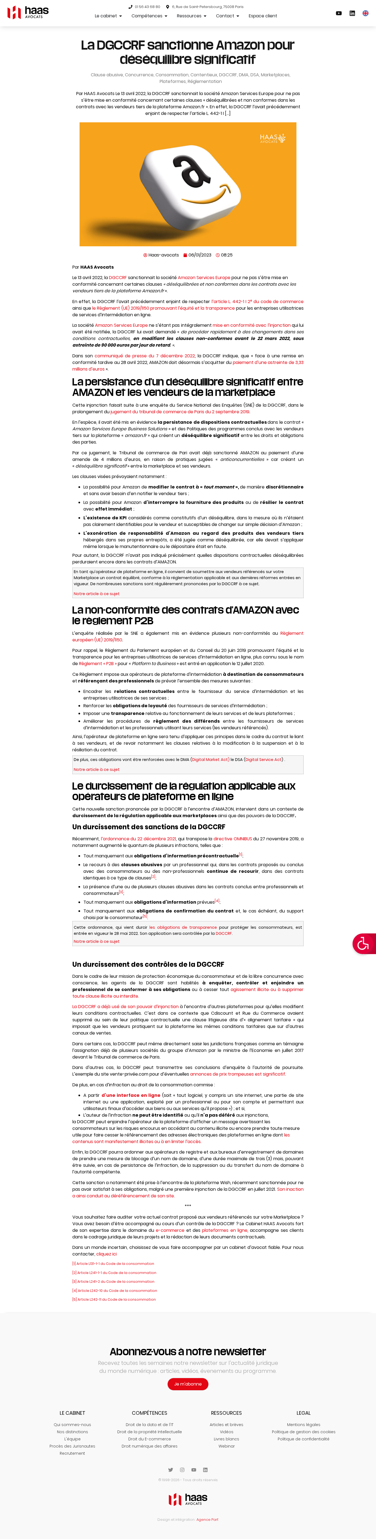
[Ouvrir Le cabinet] (120, 16)
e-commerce (170, 1230)
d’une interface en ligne (132, 1095)
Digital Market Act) (211, 759)
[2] (153, 876)
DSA (254, 75)
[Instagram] (182, 1469)
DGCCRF (228, 75)
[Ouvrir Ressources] (205, 16)
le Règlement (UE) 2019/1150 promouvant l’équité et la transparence (164, 308)
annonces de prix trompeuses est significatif (237, 1074)
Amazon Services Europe (204, 277)
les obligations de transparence (184, 927)
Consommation (172, 75)
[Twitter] (170, 1469)
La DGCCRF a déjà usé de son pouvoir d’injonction (125, 1006)
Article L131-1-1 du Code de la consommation (115, 1263)
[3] (121, 892)
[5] (74, 1299)
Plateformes (173, 81)
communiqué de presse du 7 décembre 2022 (145, 356)
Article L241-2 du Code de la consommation (115, 1281)
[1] (240, 854)
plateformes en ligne (224, 1230)
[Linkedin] (205, 1469)
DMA (244, 75)
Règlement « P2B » (98, 663)
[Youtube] (193, 1469)
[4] (217, 900)
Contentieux (203, 75)
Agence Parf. (208, 1519)
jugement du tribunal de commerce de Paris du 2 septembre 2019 (180, 412)
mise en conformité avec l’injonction (252, 325)
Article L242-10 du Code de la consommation (117, 1290)
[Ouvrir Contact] (238, 16)
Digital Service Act (264, 759)
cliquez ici (106, 1254)
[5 (144, 916)
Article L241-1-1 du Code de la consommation (116, 1272)
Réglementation (205, 81)
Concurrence (139, 75)
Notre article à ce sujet (97, 593)
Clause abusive (107, 75)
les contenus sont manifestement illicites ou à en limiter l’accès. (181, 1138)
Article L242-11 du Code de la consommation (117, 1299)
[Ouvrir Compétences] (166, 16)
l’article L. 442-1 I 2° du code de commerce (258, 301)
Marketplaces (275, 75)
